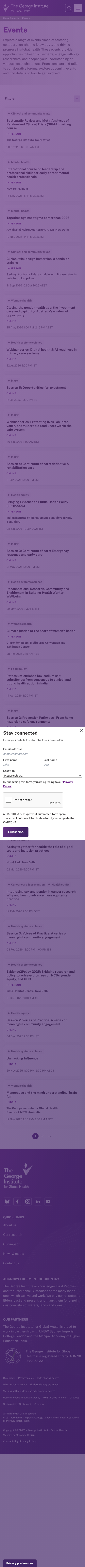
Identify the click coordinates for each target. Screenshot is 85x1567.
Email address (12, 749)
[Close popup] (81, 731)
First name (10, 760)
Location (9, 770)
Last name (50, 760)
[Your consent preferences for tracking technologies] (20, 1563)
